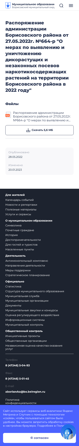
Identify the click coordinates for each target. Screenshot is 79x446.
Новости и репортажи (21, 204)
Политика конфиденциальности (20, 401)
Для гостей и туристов (21, 244)
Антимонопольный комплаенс (26, 260)
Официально (14, 281)
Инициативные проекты (22, 336)
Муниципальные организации (27, 300)
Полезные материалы (20, 209)
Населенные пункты (19, 249)
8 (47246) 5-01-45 (17, 378)
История (11, 235)
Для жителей (15, 195)
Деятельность (15, 255)
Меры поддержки (18, 270)
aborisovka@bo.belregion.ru (25, 391)
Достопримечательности (23, 240)
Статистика (13, 286)
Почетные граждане (19, 230)
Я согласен (39, 438)
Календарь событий (19, 200)
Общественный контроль (24, 331)
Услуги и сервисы (18, 214)
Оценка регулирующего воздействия (32, 315)
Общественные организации (26, 341)
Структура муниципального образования (34, 291)
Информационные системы (25, 320)
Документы (13, 305)
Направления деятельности (25, 265)
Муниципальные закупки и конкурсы (31, 310)
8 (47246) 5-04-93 (17, 365)
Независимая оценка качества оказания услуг (33, 347)
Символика (13, 225)
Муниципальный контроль (24, 324)
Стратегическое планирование (27, 275)
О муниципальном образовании (28, 220)
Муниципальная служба (22, 296)
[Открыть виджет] (68, 431)
